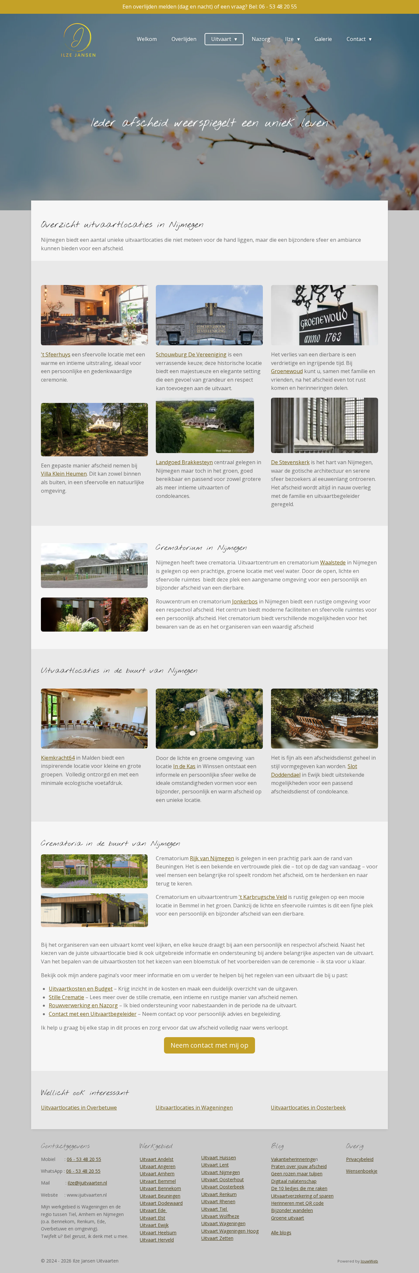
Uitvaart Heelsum (158, 1232)
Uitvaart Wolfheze (220, 1216)
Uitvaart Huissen (218, 1157)
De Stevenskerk (290, 462)
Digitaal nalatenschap (294, 1181)
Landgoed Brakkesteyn (184, 462)
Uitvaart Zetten (217, 1238)
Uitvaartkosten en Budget (81, 988)
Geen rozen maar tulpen (296, 1173)
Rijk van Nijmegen (212, 858)
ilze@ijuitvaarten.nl (87, 1183)
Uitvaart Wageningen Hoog (230, 1231)
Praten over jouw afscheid (299, 1166)
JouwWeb (369, 1261)
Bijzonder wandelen (292, 1210)
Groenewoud (287, 371)
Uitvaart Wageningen (223, 1223)
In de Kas (184, 766)
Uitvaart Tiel (214, 1209)
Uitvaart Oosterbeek (222, 1187)
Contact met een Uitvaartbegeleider (93, 1013)
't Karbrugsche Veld (263, 897)
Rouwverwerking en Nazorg (83, 1005)
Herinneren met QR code (297, 1203)
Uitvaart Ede (153, 1210)
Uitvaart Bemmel (158, 1181)
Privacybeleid (359, 1159)
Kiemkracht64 (58, 757)
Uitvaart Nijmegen (220, 1172)
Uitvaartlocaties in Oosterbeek (308, 1107)
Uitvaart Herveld (157, 1240)
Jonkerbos (245, 601)
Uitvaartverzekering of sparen (302, 1196)
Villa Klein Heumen (64, 473)
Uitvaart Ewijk (154, 1225)
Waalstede (333, 562)
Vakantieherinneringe (293, 1159)
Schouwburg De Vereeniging (191, 354)
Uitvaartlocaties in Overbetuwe (79, 1107)
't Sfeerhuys (55, 354)
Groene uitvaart (287, 1218)
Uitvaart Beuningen (160, 1196)
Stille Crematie (66, 997)
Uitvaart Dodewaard (161, 1203)
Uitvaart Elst (152, 1218)
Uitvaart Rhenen (218, 1201)
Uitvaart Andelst (156, 1159)
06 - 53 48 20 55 (84, 1159)
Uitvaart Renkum (219, 1194)
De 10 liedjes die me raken (299, 1188)
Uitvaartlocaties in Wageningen (194, 1107)
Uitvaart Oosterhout (222, 1179)
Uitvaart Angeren (157, 1166)
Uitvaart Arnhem (157, 1173)
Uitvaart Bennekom (160, 1188)
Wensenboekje (361, 1171)
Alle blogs (281, 1232)
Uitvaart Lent (215, 1165)
